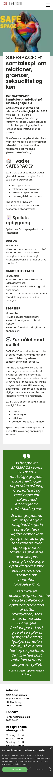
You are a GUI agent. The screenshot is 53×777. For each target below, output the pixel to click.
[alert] (26, 761)
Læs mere (23, 764)
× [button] (50, 748)
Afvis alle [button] (39, 769)
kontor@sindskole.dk (18, 717)
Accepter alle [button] (15, 769)
